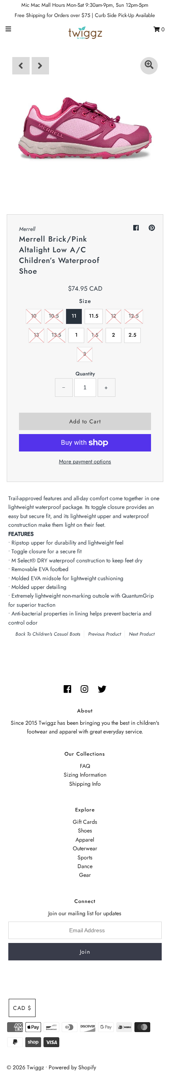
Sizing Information (85, 775)
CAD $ (22, 1008)
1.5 (94, 335)
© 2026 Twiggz (25, 1067)
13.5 (56, 335)
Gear (85, 875)
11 (74, 316)
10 (33, 316)
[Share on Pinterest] (152, 227)
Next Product (142, 634)
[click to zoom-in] (149, 65)
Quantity (85, 373)
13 (36, 335)
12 (113, 316)
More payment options (85, 461)
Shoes (85, 830)
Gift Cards (85, 822)
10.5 (54, 316)
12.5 (133, 316)
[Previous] (21, 65)
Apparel (85, 840)
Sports (85, 857)
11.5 (93, 316)
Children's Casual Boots (56, 634)
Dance (85, 866)
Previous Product (104, 634)
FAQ (85, 766)
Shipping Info (85, 784)
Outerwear (85, 848)
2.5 (132, 335)
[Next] (40, 65)
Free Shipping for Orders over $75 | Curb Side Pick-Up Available (85, 15)
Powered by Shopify (72, 1067)
